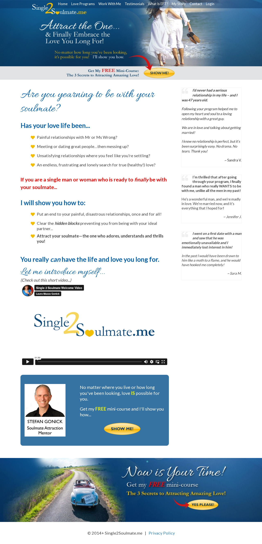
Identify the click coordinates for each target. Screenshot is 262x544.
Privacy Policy (162, 533)
